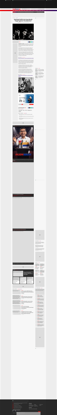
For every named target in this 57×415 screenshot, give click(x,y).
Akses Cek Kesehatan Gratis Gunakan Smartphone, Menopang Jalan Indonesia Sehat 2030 (28, 273)
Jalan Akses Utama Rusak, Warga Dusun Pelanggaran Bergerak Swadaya (40, 325)
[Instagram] (34, 408)
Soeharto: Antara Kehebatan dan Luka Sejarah (22, 195)
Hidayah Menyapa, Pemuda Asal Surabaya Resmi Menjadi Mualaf (26, 297)
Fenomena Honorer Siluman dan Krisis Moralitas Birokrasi (19, 229)
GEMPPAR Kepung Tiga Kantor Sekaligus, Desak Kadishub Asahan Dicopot (40, 303)
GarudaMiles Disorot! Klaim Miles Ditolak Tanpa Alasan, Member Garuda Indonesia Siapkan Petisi (40, 299)
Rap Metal (20, 111)
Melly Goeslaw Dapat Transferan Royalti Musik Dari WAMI (26, 58)
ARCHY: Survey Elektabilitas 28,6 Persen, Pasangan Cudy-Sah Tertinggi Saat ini (26, 118)
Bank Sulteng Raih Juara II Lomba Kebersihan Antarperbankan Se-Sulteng (27, 302)
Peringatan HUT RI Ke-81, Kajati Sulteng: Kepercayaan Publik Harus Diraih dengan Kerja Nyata (27, 312)
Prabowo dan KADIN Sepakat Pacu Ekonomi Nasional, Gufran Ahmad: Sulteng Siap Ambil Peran (42, 275)
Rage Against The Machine (30, 110)
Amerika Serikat (20, 110)
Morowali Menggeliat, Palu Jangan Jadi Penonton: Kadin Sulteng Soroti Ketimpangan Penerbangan (40, 312)
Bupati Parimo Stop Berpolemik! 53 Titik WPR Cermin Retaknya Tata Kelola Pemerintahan (23, 263)
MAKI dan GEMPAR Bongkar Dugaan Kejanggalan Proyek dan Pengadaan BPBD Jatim (40, 322)
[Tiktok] (36, 408)
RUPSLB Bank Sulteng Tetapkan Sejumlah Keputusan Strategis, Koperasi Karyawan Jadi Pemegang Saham (37, 275)
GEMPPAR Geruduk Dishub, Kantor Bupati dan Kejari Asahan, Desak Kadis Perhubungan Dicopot (40, 316)
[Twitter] (29, 41)
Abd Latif (19, 22)
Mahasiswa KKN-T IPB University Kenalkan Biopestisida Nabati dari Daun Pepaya (40, 319)
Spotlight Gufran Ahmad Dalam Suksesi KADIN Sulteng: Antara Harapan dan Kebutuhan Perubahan (23, 160)
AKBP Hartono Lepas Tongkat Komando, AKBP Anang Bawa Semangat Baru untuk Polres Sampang (40, 309)
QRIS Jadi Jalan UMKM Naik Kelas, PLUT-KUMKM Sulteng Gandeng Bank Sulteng (27, 292)
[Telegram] (32, 41)
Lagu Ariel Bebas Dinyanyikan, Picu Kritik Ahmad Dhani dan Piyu (25, 76)
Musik (23, 110)
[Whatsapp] (31, 408)
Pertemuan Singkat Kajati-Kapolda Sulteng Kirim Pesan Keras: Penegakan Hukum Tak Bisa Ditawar (39, 243)
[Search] (22, 9)
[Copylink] (33, 41)
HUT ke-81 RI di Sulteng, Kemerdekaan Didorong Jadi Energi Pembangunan (27, 307)
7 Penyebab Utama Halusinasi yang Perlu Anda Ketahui (22, 282)
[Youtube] (35, 408)
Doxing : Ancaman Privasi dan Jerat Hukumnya (15, 282)
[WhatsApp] (30, 41)
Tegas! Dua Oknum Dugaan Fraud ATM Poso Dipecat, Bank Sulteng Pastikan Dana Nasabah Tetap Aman (40, 306)
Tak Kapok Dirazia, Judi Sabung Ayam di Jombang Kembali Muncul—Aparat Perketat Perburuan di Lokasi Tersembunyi (39, 249)
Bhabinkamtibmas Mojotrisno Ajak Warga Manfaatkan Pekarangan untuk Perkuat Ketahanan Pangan (39, 246)
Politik (26, 110)
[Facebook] (28, 41)
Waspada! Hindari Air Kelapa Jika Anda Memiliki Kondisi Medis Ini (29, 282)
